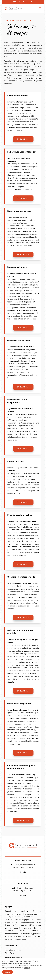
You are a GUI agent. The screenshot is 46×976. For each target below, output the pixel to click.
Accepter (7, 972)
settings (27, 968)
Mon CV (23, 872)
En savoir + (23, 139)
